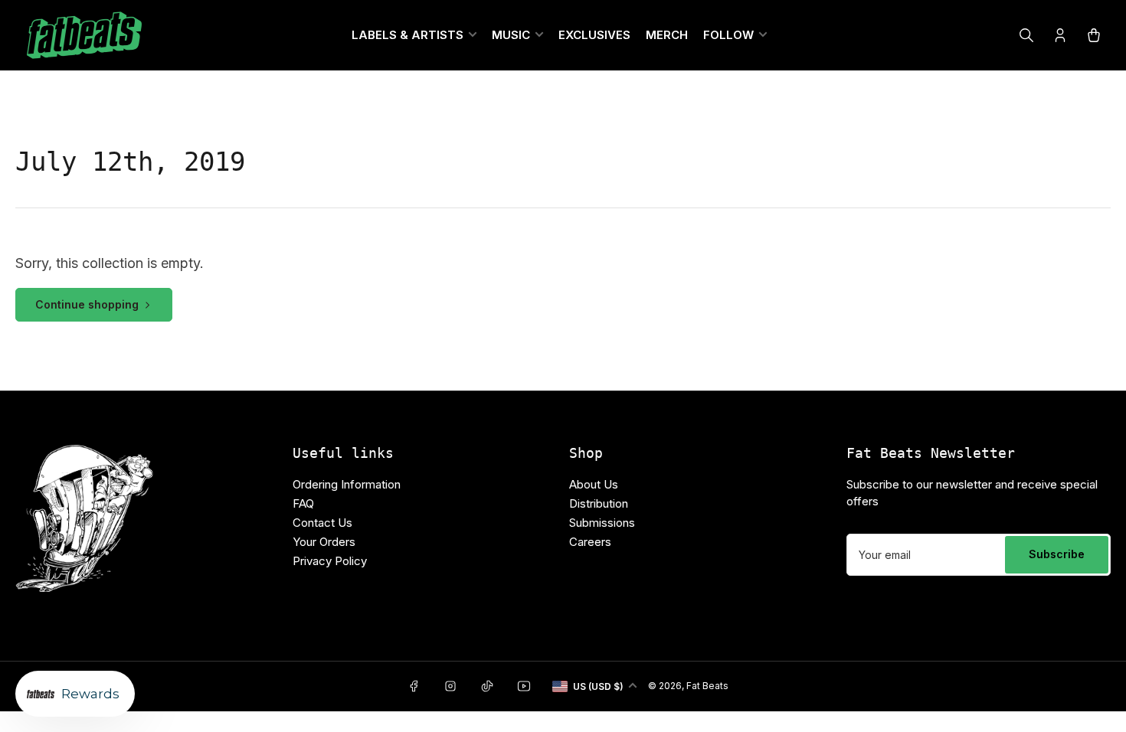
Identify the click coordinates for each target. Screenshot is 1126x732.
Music (511, 35)
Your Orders (324, 541)
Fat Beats (707, 685)
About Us (593, 484)
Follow (728, 35)
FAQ (303, 503)
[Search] (1026, 35)
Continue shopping (87, 304)
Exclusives (594, 35)
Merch (667, 35)
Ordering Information (347, 484)
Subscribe (1057, 553)
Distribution (598, 503)
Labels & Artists (407, 35)
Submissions (602, 522)
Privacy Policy (330, 561)
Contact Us (322, 522)
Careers (590, 541)
